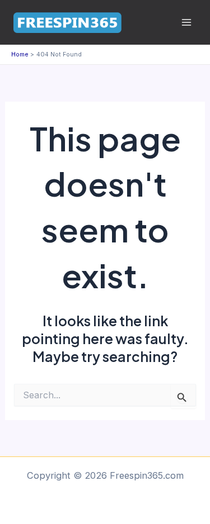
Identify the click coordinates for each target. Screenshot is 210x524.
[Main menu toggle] (186, 22)
